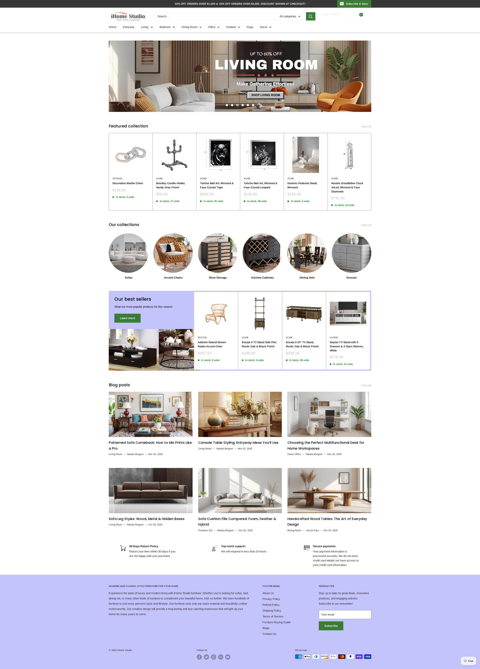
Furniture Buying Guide (276, 622)
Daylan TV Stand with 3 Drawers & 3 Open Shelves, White (347, 346)
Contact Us (269, 633)
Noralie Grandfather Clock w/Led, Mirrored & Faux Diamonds (347, 187)
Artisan (117, 178)
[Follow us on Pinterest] (220, 657)
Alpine (334, 337)
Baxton (202, 337)
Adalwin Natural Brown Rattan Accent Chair (212, 344)
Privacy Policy (271, 598)
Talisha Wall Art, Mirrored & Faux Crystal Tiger (217, 185)
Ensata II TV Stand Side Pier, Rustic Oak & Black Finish (259, 344)
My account (331, 18)
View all (366, 126)
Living (145, 27)
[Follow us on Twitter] (206, 657)
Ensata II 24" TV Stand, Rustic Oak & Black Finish (302, 344)
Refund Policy (271, 604)
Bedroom (165, 27)
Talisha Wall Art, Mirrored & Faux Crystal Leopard (260, 185)
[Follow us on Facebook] (199, 657)
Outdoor (231, 27)
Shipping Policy (271, 610)
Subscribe (331, 625)
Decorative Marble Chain (127, 183)
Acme (159, 178)
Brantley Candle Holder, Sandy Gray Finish (170, 185)
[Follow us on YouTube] (227, 657)
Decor (263, 27)
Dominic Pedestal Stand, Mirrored (302, 185)
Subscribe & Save (357, 3)
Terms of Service (272, 616)
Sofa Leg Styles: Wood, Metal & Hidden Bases (146, 518)
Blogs (265, 628)
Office (211, 27)
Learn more (127, 318)
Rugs (250, 27)
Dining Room (189, 27)
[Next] (371, 171)
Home (112, 27)
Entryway (128, 27)
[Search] (310, 16)
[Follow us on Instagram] (213, 657)
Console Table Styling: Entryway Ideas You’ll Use (238, 442)
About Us (268, 593)
